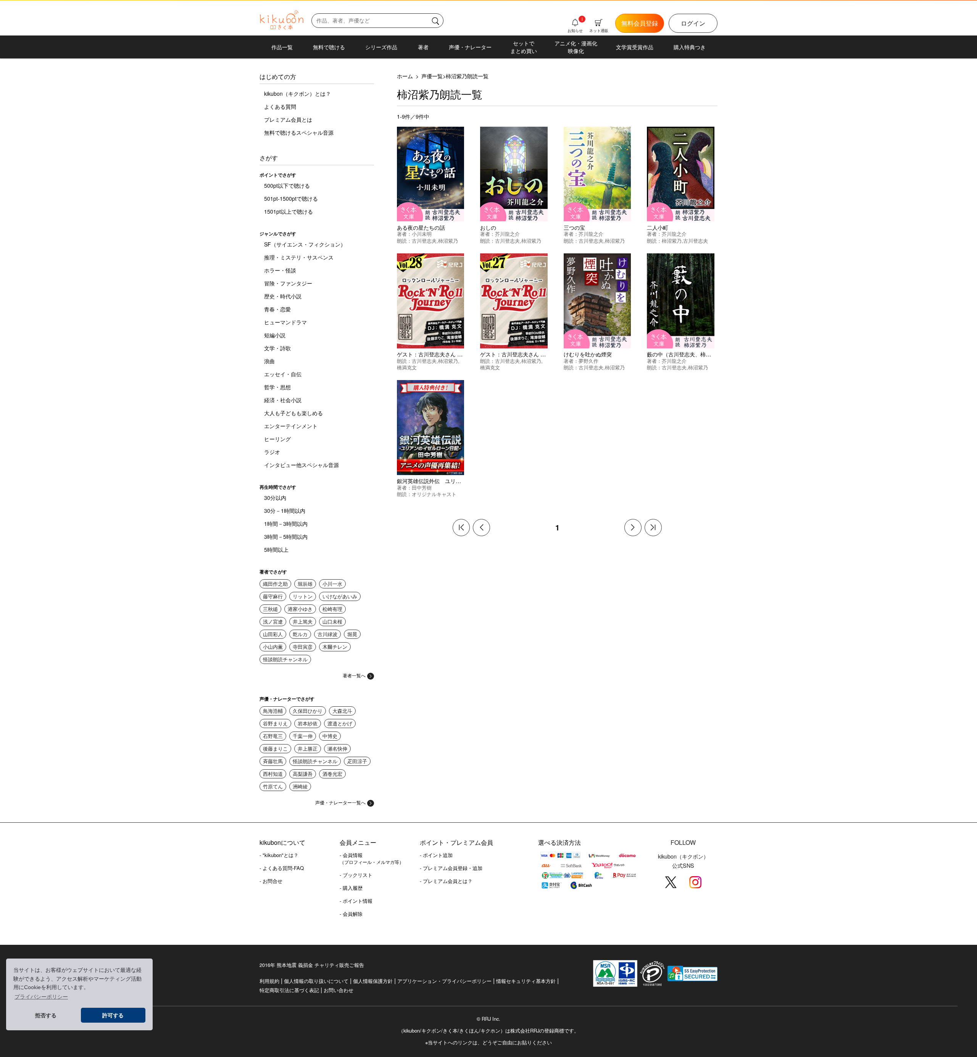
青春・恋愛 (277, 309)
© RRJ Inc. (488, 1019)
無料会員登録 (639, 23)
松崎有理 (332, 608)
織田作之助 (275, 583)
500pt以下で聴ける (287, 185)
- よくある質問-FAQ (282, 868)
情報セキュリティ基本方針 (526, 980)
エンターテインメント (291, 426)
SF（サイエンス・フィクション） (305, 244)
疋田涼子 (357, 761)
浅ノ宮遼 (273, 621)
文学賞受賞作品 (634, 47)
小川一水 (332, 583)
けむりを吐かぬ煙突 (588, 354)
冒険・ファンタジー (288, 283)
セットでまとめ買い (523, 47)
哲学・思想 (277, 387)
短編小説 (274, 335)
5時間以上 (276, 549)
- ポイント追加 (436, 855)
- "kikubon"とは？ (279, 855)
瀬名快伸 (337, 748)
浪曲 (269, 361)
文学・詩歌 (277, 348)
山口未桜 (332, 621)
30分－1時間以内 (284, 510)
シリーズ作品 (381, 47)
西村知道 (273, 773)
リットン (303, 596)
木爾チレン (334, 646)
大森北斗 (342, 710)
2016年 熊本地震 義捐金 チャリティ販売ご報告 (312, 964)
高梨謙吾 (303, 773)
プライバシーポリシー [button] (41, 997)
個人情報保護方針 (373, 980)
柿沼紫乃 (448, 240)
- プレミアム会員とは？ (446, 881)
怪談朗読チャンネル (285, 659)
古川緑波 (327, 634)
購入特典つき (690, 47)
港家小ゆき (300, 608)
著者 (423, 47)
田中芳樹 (422, 487)
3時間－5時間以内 (286, 536)
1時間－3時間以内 (286, 523)
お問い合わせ (338, 990)
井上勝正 (308, 748)
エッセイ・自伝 (282, 374)
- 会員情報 (372, 858)
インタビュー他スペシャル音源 (301, 465)
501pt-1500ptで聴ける (291, 198)
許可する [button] (113, 1015)
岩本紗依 (308, 723)
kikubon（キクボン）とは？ (297, 93)
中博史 (329, 736)
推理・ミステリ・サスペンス (299, 257)
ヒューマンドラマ (285, 322)
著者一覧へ (354, 675)
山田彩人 (273, 634)
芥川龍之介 (507, 233)
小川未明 (422, 233)
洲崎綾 (300, 786)
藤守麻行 (273, 596)
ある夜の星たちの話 (421, 227)
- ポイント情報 (356, 900)
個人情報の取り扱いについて (316, 980)
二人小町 (657, 227)
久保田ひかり (307, 710)
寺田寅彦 (303, 646)
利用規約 (269, 980)
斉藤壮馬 (273, 761)
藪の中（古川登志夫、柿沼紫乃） (687, 354)
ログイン (693, 23)
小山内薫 (273, 646)
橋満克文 (407, 367)
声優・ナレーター (470, 47)
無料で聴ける (329, 47)
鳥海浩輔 (273, 710)
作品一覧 (282, 47)
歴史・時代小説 (282, 296)
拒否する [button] (45, 1015)
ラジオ (272, 452)
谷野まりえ (275, 723)
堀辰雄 (305, 583)
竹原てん (273, 786)
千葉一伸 (303, 736)
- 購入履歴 (351, 887)
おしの (488, 227)
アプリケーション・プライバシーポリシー (444, 980)
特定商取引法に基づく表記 (289, 990)
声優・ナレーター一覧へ (340, 802)
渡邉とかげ (339, 723)
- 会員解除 (351, 913)
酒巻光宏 (332, 773)
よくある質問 (280, 106)
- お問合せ (271, 881)
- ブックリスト (356, 874)
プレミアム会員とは (288, 119)
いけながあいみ (339, 596)
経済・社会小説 (282, 400)
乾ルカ (300, 634)
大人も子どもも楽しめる (293, 413)
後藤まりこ (275, 748)
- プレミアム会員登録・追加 (451, 868)
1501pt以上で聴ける (288, 211)
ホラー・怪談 (280, 270)
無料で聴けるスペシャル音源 (299, 132)
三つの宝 (574, 227)
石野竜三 (273, 736)
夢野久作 (588, 360)
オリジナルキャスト (434, 494)
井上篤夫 (303, 621)
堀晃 (352, 634)
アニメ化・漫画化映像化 (576, 47)
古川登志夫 (424, 240)
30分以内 (275, 497)
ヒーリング (277, 439)
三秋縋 (270, 608)
